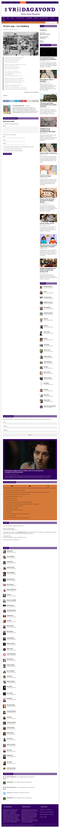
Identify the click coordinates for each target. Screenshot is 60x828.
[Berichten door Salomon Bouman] (41, 287)
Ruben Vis (46, 318)
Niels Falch (9, 750)
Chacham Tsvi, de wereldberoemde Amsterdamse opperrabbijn (47, 130)
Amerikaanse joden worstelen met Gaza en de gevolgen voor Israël (17, 494)
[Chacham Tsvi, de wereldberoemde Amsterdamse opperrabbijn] (48, 122)
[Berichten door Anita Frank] (41, 346)
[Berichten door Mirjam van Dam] (4, 605)
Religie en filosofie (44, 17)
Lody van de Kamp (47, 297)
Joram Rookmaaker (11, 653)
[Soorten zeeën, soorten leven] (48, 147)
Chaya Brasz (9, 698)
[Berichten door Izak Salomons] (4, 627)
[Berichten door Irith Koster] (4, 740)
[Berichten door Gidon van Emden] (4, 667)
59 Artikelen (28, 105)
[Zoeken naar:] (51, 22)
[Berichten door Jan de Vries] (4, 677)
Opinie (7, 17)
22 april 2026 (43, 154)
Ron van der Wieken (11, 610)
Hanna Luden (10, 648)
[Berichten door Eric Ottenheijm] (4, 672)
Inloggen (17, 2)
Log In (3, 20)
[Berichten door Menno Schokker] (4, 682)
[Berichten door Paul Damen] (4, 689)
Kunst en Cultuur (20, 17)
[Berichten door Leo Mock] (4, 596)
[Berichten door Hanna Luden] (4, 650)
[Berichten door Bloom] (41, 293)
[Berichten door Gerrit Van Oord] (4, 568)
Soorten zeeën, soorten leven (48, 153)
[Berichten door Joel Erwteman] (4, 557)
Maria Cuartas (47, 372)
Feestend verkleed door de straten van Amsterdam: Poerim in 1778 (48, 270)
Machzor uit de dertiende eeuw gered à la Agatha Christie (47, 200)
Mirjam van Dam (10, 605)
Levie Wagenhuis (10, 638)
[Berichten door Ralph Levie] (41, 396)
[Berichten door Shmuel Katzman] (41, 379)
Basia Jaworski (10, 584)
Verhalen (36, 17)
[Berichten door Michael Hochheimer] (4, 601)
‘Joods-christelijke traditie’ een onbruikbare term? (25, 776)
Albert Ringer (10, 732)
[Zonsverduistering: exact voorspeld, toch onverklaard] (48, 51)
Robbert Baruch (47, 356)
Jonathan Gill (10, 561)
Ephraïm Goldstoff (48, 302)
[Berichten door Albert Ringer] (4, 734)
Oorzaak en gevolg (8, 511)
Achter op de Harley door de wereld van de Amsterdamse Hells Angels (18, 502)
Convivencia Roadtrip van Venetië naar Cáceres (13, 509)
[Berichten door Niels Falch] (4, 751)
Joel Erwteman (10, 556)
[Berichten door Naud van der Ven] (4, 580)
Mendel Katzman (10, 643)
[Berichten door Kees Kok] (41, 340)
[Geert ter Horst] (4, 778)
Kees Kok (46, 338)
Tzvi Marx (9, 620)
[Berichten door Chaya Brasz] (4, 701)
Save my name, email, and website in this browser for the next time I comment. (19, 146)
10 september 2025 (44, 225)
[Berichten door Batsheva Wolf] (4, 661)
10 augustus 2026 (44, 107)
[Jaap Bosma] (4, 783)
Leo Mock (9, 594)
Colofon (52, 17)
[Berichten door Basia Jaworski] (4, 585)
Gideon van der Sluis (11, 589)
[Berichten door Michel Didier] (41, 402)
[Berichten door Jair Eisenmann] (41, 309)
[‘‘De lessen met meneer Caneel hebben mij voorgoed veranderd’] (48, 97)
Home (3, 17)
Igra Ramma (46, 383)
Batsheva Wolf (10, 659)
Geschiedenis (29, 17)
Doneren (23, 2)
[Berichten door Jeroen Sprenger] (41, 363)
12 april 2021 (7, 29)
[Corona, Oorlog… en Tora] (48, 218)
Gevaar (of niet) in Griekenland (10, 515)
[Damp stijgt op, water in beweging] (48, 74)
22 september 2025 (44, 203)
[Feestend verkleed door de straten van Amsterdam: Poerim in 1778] (48, 263)
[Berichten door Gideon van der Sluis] (4, 590)
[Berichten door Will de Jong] (4, 694)
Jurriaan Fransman (11, 711)
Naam (4, 136)
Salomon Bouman (48, 286)
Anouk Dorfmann (11, 572)
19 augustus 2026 (44, 82)
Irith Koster (9, 738)
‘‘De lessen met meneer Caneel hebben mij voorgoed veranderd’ (48, 104)
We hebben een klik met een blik (10, 498)
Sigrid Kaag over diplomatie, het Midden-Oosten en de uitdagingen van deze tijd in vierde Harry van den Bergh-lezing (26, 492)
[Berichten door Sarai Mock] (4, 718)
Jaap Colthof (47, 349)
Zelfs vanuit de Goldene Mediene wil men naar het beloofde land (16, 513)
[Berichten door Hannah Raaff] (4, 758)
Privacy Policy (4, 2)
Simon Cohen (47, 331)
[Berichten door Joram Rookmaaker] (4, 655)
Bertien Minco (10, 631)
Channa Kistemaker (13, 29)
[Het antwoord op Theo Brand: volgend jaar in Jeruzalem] (48, 239)
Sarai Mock (9, 717)
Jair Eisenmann (47, 307)
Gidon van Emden (10, 664)
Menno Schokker (11, 681)
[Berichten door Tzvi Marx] (4, 622)
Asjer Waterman (10, 727)
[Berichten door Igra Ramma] (41, 385)
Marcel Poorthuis (11, 744)
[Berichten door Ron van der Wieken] (4, 611)
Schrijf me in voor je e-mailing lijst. (9, 134)
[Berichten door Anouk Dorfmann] (4, 575)
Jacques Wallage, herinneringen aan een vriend (13, 496)
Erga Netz (46, 366)
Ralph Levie (46, 394)
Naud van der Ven (11, 579)
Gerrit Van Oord (10, 567)
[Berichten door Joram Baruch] (4, 616)
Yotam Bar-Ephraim (11, 722)
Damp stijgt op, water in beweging (10, 500)
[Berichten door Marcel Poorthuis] (4, 746)
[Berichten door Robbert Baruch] (41, 358)
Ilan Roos (46, 389)
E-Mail (4, 140)
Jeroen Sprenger (48, 361)
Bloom (45, 291)
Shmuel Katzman (47, 377)
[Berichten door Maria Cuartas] (41, 374)
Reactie (4, 125)
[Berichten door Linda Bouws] (4, 552)
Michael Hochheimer (11, 600)
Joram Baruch (10, 615)
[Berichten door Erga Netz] (41, 368)
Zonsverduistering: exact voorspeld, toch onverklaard (14, 490)
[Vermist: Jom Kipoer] (48, 170)
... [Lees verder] (47, 66)
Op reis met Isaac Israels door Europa (11, 507)
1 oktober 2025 (43, 177)
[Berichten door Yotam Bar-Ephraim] (4, 723)
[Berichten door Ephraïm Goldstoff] (41, 303)
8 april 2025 (43, 248)
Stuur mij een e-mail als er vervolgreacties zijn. (13, 148)
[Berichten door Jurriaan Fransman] (4, 713)
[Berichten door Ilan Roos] (41, 391)
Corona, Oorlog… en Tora (47, 223)
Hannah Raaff (10, 755)
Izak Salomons (10, 625)
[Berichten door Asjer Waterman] (4, 729)
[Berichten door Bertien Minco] (4, 634)
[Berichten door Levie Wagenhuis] (4, 639)
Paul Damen (9, 686)
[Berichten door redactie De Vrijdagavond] (41, 407)
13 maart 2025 (43, 273)
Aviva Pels (46, 325)
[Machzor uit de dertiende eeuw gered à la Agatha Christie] (48, 193)
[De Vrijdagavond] (30, 16)
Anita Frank (46, 344)
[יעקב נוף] (4, 794)
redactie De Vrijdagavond (50, 406)
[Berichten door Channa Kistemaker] (41, 315)
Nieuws (12, 17)
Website (4, 143)
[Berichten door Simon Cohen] (41, 334)
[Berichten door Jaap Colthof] (41, 352)
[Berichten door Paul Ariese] (4, 764)
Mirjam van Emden (11, 705)
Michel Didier (47, 400)
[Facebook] (57, 2)
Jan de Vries (9, 676)
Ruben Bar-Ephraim (11, 768)
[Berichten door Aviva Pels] (41, 328)
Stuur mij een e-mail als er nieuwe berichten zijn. (13, 150)
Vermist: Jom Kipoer (45, 176)
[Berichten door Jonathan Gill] (4, 563)
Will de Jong (10, 693)
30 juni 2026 (43, 133)
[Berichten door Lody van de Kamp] (41, 297)
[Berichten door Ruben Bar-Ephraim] (4, 768)
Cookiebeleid (11, 2)
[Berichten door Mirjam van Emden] (4, 707)
